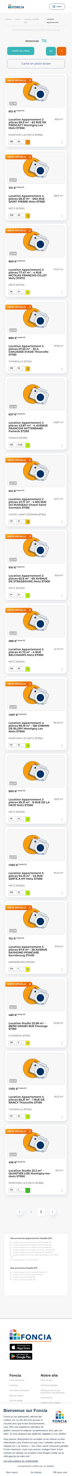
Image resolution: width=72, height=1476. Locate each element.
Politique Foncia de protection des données (52, 1391)
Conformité (46, 1398)
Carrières (13, 1385)
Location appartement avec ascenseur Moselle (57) (33, 1252)
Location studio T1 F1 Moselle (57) (25, 1260)
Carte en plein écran (36, 63)
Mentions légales (49, 1385)
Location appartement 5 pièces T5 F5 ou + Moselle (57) (34, 1250)
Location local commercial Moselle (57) (28, 1275)
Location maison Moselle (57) (24, 1277)
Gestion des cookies (50, 1403)
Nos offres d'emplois (19, 1390)
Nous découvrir (16, 1380)
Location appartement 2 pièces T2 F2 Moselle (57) (32, 1242)
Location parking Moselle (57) (24, 1280)
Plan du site (47, 1380)
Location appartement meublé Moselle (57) (30, 1272)
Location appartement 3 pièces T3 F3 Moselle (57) (32, 1245)
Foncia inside (16, 1400)
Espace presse (16, 1395)
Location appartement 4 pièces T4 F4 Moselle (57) (32, 1247)
